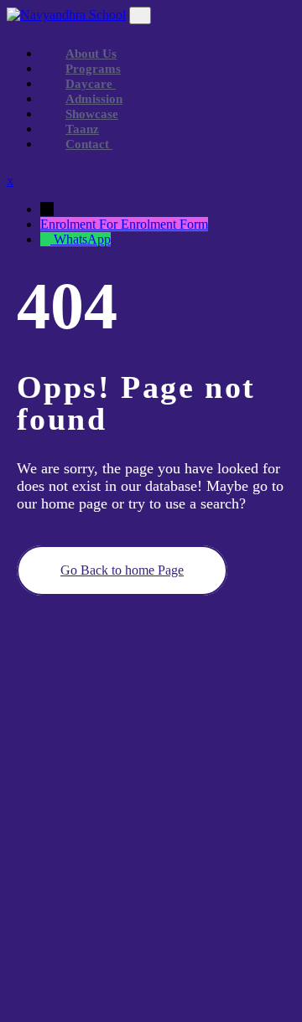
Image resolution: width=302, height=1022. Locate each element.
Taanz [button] (82, 129)
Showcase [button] (91, 114)
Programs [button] (93, 68)
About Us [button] (91, 53)
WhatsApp (82, 239)
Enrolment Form (164, 224)
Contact (88, 144)
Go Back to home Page (122, 570)
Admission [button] (93, 99)
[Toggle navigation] (140, 15)
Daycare (90, 83)
